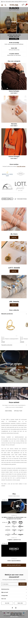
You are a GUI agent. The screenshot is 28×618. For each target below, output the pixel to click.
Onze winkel (8, 410)
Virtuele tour (18, 410)
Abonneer (22, 584)
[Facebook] (12, 607)
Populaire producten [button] (6, 345)
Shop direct (14, 93)
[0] (26, 5)
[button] (2, 5)
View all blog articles (14, 565)
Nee (19, 614)
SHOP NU (14, 23)
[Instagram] (15, 607)
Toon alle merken (21, 166)
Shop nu (14, 237)
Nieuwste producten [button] (7, 313)
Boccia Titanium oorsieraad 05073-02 (10, 339)
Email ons (20, 603)
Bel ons (7, 603)
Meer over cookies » (14, 616)
